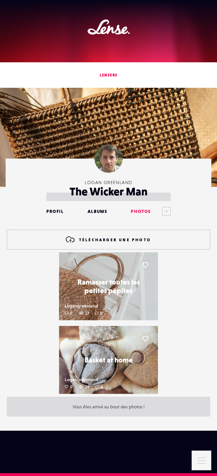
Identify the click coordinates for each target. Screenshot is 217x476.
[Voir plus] (161, 211)
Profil (55, 211)
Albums (97, 211)
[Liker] (145, 265)
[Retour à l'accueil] (109, 27)
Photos (141, 211)
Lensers (109, 75)
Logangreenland (81, 305)
